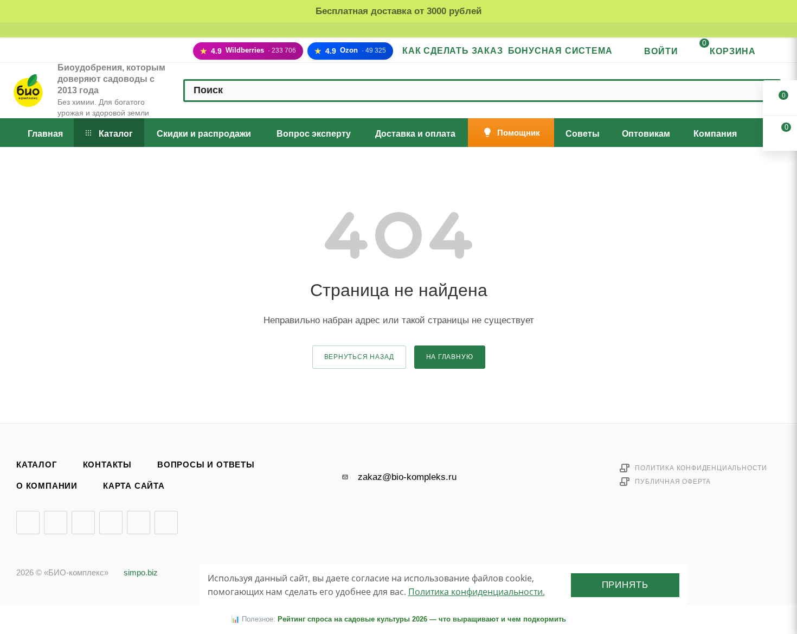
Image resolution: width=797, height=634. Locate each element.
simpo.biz (141, 572)
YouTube (83, 522)
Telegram (55, 522)
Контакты (107, 464)
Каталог (36, 464)
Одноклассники (111, 522)
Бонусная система (560, 50)
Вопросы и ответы (206, 464)
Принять (625, 585)
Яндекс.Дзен (138, 522)
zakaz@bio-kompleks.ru (407, 477)
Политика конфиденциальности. (476, 592)
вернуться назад (359, 357)
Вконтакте (28, 522)
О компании (47, 486)
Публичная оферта (673, 481)
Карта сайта (134, 486)
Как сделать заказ (452, 50)
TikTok (166, 522)
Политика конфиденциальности (701, 468)
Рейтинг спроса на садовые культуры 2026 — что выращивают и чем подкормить (422, 619)
